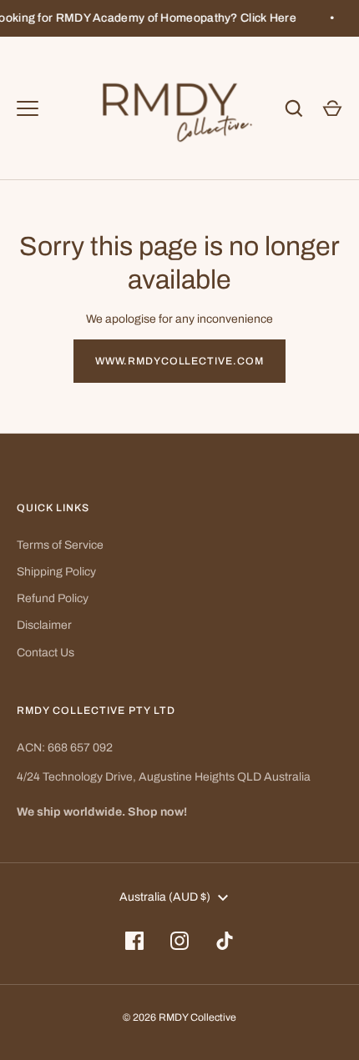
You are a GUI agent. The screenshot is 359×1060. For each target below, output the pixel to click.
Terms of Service (60, 545)
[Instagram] (179, 940)
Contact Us (45, 652)
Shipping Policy (56, 571)
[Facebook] (134, 940)
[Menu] (27, 108)
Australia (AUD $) (164, 897)
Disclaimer (44, 625)
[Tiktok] (224, 940)
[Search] (294, 108)
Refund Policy (52, 598)
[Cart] (332, 108)
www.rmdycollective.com (180, 361)
